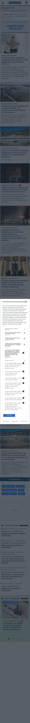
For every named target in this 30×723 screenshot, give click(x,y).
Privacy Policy (24, 421)
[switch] (24, 333)
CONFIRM (9, 415)
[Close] (26, 301)
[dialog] (15, 361)
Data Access (15, 421)
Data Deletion (5, 421)
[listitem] (15, 329)
